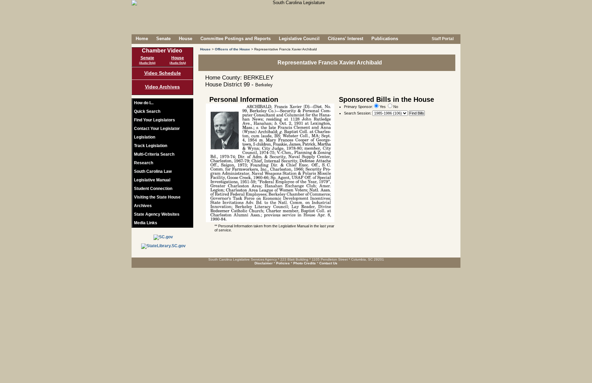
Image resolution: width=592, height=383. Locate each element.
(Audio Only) (147, 62)
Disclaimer (264, 263)
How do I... (143, 102)
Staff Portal (442, 38)
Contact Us (328, 263)
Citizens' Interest (345, 38)
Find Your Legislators (154, 120)
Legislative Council (299, 38)
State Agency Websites (157, 214)
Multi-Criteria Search (154, 154)
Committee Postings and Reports (235, 38)
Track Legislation (150, 145)
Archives (143, 205)
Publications (384, 38)
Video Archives (162, 86)
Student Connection (153, 188)
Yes (382, 107)
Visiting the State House (157, 197)
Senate (163, 38)
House (185, 38)
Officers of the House (232, 49)
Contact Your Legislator (157, 128)
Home (142, 38)
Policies (283, 263)
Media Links (145, 222)
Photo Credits (304, 263)
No (395, 107)
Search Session (357, 113)
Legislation (144, 137)
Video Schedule (162, 73)
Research (143, 162)
